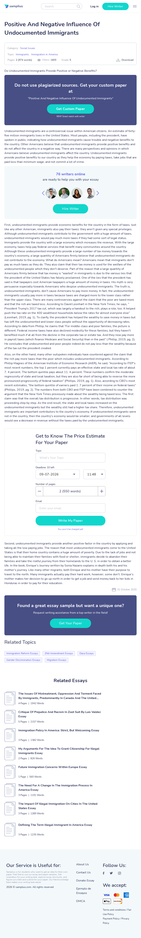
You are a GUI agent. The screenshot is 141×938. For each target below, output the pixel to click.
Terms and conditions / (115, 910)
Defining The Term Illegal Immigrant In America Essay (55, 825)
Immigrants (22, 54)
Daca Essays (86, 653)
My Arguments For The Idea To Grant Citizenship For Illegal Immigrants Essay (58, 751)
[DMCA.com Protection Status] (86, 911)
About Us (82, 864)
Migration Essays (56, 660)
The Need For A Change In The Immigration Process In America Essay (55, 787)
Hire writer (115, 6)
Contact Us (83, 872)
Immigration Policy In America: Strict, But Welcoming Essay (58, 730)
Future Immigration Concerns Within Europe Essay (52, 767)
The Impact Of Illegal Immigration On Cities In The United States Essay (57, 806)
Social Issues (27, 48)
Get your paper (70, 623)
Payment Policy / (112, 918)
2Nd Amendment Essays (59, 653)
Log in (94, 6)
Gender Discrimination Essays (23, 660)
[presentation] (43, 193)
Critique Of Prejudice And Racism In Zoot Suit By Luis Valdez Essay (59, 714)
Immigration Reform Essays (22, 653)
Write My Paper (70, 520)
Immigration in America (44, 54)
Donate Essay (85, 881)
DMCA (80, 901)
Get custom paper (70, 109)
